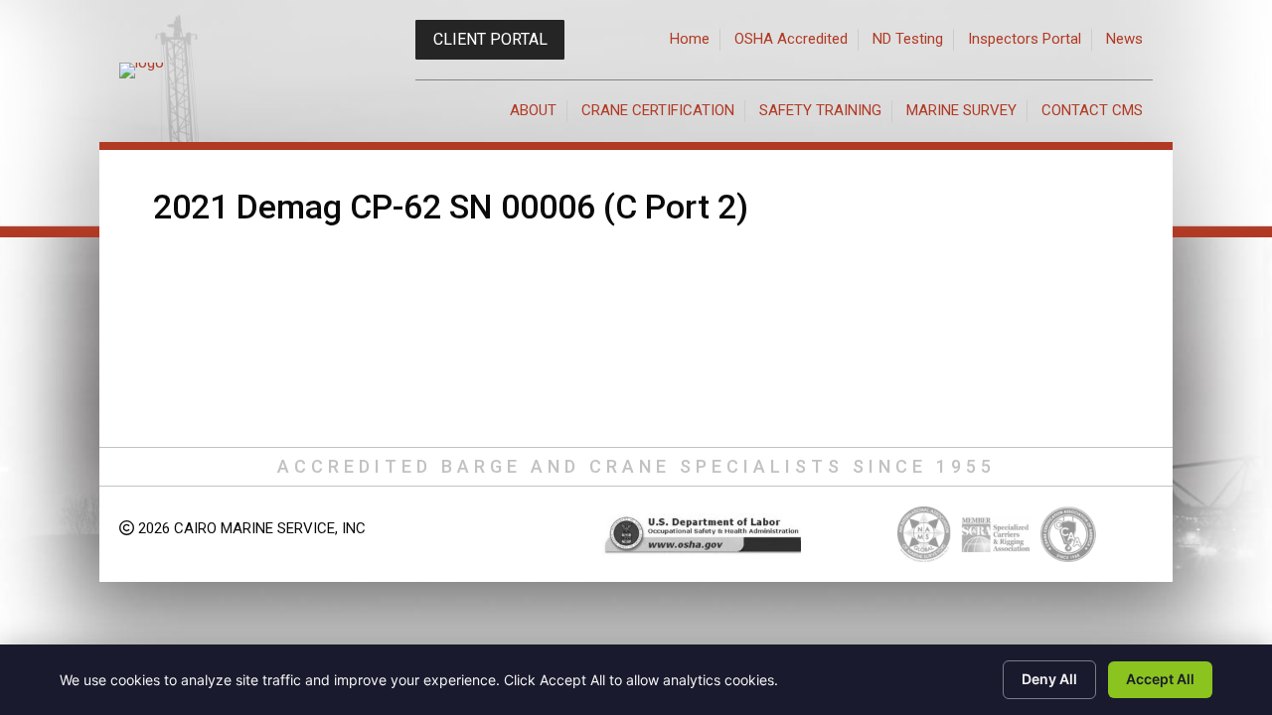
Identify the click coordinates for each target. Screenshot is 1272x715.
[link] (690, 40)
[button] (489, 40)
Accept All (1160, 678)
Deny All (1049, 678)
